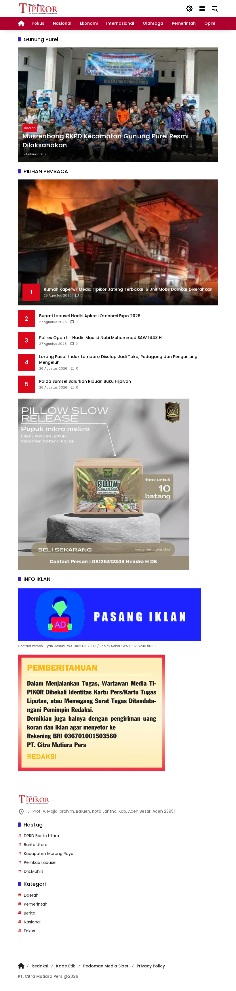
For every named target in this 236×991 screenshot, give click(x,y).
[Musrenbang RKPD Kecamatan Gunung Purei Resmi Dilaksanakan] (118, 104)
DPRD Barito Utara (41, 836)
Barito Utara (35, 844)
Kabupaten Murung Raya (48, 853)
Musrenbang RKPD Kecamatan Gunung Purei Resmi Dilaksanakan (105, 141)
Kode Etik (65, 966)
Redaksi (40, 966)
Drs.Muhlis (33, 871)
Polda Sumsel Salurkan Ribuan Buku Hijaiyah (85, 381)
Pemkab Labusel (40, 862)
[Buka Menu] (202, 8)
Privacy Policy (151, 966)
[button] (189, 8)
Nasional (32, 922)
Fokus (29, 931)
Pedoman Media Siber (106, 966)
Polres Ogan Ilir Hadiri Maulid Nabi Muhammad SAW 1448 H (100, 337)
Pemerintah (35, 904)
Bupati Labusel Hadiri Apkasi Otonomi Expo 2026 (89, 316)
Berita (29, 913)
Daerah (30, 128)
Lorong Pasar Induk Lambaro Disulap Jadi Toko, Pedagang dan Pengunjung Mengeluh (118, 359)
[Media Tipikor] (39, 8)
